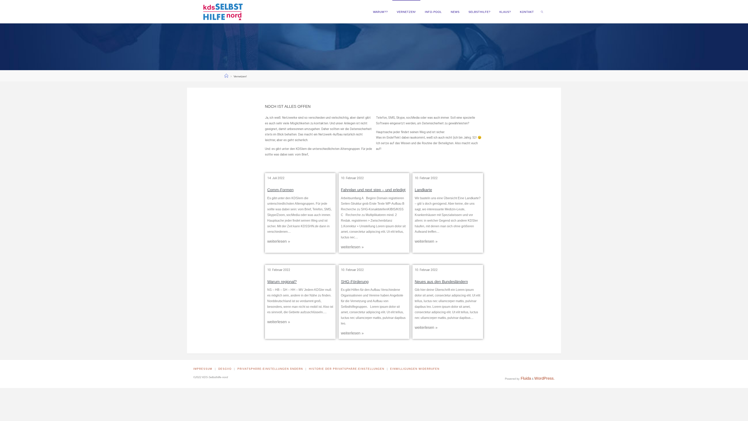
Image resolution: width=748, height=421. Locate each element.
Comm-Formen (280, 190)
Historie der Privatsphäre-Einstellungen (346, 368)
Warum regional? (282, 281)
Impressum (202, 368)
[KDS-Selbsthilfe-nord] (223, 12)
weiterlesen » (278, 241)
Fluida (525, 378)
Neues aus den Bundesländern (441, 281)
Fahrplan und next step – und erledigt (373, 190)
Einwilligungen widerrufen (414, 368)
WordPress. (544, 378)
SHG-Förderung (355, 281)
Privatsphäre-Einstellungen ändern (270, 368)
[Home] (226, 76)
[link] (542, 11)
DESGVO (225, 368)
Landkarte (423, 190)
